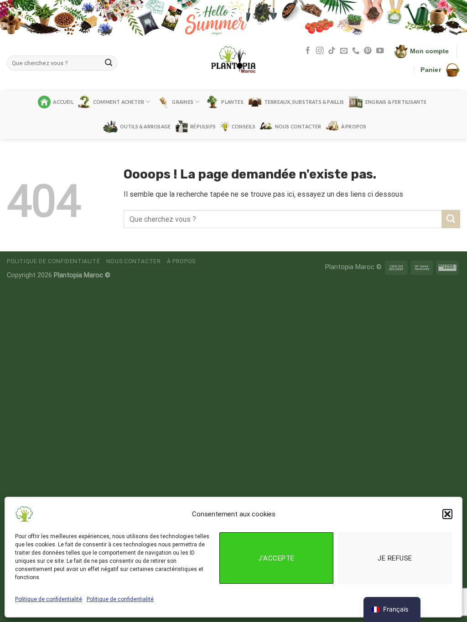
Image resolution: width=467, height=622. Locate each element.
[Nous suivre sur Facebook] (307, 51)
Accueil (63, 102)
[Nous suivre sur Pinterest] (367, 51)
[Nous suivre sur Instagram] (319, 51)
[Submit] (108, 63)
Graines (182, 102)
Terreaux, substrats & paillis (304, 102)
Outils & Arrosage (145, 126)
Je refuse (395, 558)
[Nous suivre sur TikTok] (331, 51)
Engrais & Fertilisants (396, 102)
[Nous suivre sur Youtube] (380, 51)
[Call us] (355, 51)
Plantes (232, 102)
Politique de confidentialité (48, 599)
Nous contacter (298, 126)
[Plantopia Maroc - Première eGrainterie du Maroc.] (233, 63)
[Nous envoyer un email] (344, 51)
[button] (447, 514)
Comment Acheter (118, 102)
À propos (354, 126)
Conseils (243, 126)
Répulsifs (203, 126)
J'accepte (276, 558)
